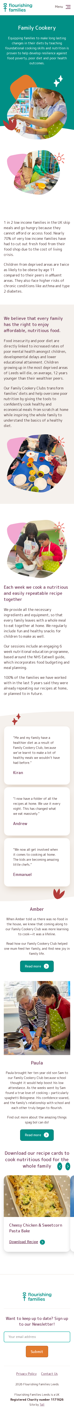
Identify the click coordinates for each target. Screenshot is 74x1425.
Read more (33, 966)
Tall (42, 1405)
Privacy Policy (26, 1374)
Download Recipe (23, 1241)
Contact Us (49, 1374)
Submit (37, 1351)
